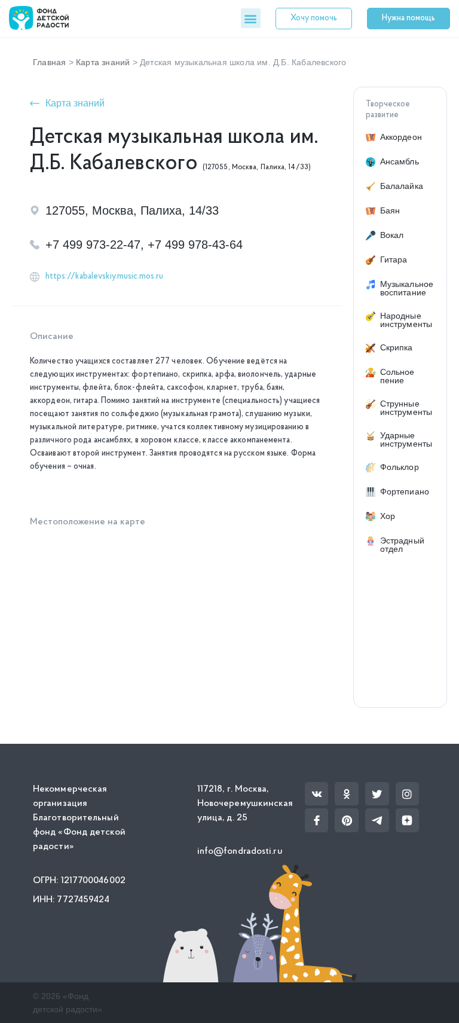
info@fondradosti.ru (240, 851)
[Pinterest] (347, 820)
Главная (49, 62)
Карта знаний (103, 62)
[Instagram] (408, 794)
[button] (251, 18)
